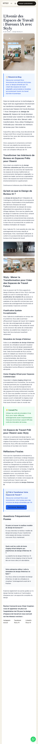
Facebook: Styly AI (17, 621)
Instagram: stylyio (7, 621)
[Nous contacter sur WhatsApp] (33, 739)
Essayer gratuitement (27, 3)
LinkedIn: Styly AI (29, 621)
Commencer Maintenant (16, 507)
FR (15, 3)
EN (11, 3)
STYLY (6, 3)
